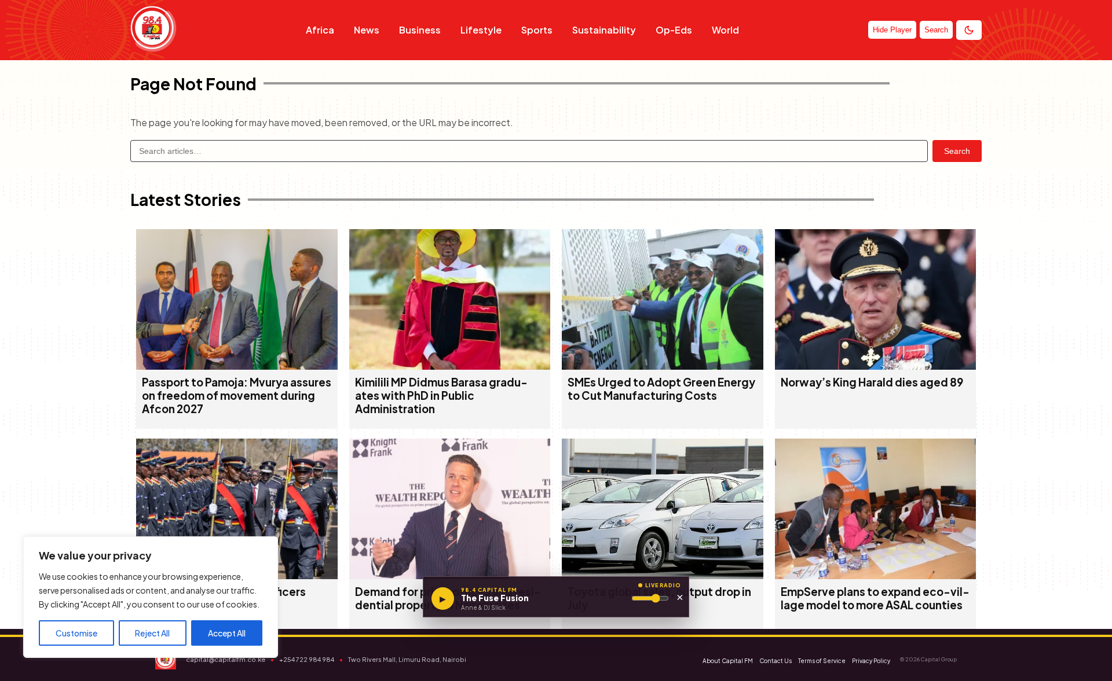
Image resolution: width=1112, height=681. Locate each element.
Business (420, 30)
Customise (76, 633)
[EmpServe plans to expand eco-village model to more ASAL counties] (875, 575)
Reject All (152, 633)
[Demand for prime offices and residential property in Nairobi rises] (450, 575)
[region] (150, 597)
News (366, 30)
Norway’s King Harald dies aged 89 (872, 382)
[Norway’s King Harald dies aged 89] (875, 366)
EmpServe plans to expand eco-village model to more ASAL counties (875, 598)
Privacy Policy (871, 660)
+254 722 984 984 (306, 659)
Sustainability (604, 30)
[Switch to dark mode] (969, 30)
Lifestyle (481, 30)
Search (957, 151)
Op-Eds (674, 30)
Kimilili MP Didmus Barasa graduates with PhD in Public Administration (441, 395)
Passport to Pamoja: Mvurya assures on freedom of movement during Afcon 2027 (236, 395)
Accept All (227, 633)
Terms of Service (822, 660)
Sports (537, 30)
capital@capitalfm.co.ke (225, 659)
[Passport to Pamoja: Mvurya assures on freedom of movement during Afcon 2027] (237, 366)
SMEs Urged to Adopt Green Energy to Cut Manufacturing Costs (661, 389)
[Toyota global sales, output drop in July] (662, 575)
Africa (320, 30)
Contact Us (775, 660)
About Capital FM (728, 660)
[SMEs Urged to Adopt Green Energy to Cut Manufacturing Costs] (662, 366)
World (725, 30)
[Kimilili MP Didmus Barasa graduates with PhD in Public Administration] (450, 366)
